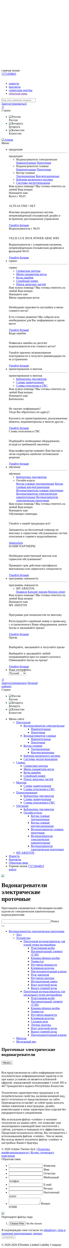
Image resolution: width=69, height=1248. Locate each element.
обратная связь (18, 93)
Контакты (15, 859)
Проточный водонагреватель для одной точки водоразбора (44, 943)
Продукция (23, 722)
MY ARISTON (25, 852)
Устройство (23, 938)
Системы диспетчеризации (33, 182)
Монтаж (21, 782)
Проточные (44, 162)
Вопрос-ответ (56, 591)
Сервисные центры (28, 270)
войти (12, 869)
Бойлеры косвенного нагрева (34, 179)
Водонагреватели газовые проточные (39, 490)
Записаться (16, 542)
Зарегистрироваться (13, 103)
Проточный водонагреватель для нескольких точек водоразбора (44, 993)
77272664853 (36, 866)
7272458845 (8, 73)
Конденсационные (47, 176)
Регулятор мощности (44, 964)
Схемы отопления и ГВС (32, 385)
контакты (15, 86)
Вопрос (45, 1203)
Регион (48, 1188)
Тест (19, 934)
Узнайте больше (19, 225)
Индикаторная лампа (44, 981)
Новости (14, 856)
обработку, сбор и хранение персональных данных (33, 1231)
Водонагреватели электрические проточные (37, 498)
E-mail (47, 1184)
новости (14, 83)
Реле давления (40, 974)
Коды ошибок (24, 277)
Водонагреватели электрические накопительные (42, 839)
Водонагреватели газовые (40, 735)
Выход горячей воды (44, 988)
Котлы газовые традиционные (35, 483)
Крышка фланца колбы (45, 958)
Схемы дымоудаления (30, 382)
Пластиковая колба (43, 948)
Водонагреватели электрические (44, 725)
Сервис (20, 762)
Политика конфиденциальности (25, 1151)
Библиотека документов (31, 379)
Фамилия (49, 1165)
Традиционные (25, 176)
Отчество (49, 1173)
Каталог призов (37, 591)
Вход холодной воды (44, 984)
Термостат (37, 961)
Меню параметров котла (31, 274)
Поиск (55, 921)
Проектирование (26, 792)
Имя (46, 1169)
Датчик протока (41, 1024)
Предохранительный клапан (49, 971)
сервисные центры (20, 90)
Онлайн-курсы (33, 812)
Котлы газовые (33, 745)
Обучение (22, 805)
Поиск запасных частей (31, 284)
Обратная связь (18, 862)
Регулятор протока (42, 978)
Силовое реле (39, 1021)
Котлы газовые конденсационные (39, 485)
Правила (21, 591)
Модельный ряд (26, 1041)
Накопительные (26, 162)
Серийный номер (27, 280)
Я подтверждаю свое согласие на (33, 1231)
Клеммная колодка (42, 968)
